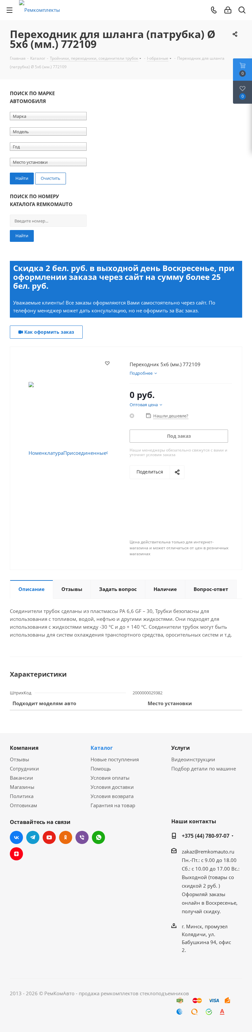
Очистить (50, 178)
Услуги (180, 747)
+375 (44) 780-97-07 (205, 835)
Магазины (22, 787)
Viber (82, 837)
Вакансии (21, 777)
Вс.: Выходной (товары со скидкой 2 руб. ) (211, 877)
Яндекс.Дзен (16, 853)
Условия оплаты (110, 777)
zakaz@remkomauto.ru (208, 851)
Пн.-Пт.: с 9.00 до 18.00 (209, 860)
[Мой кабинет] (227, 10)
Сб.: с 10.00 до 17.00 (206, 868)
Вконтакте (16, 837)
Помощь (101, 768)
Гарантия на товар (113, 805)
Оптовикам (23, 805)
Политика (21, 796)
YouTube (49, 837)
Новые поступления (115, 759)
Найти (21, 236)
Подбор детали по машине (203, 768)
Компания (24, 747)
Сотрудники (24, 768)
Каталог (102, 747)
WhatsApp (98, 837)
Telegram (32, 837)
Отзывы (19, 759)
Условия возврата (112, 796)
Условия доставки (112, 787)
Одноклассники (65, 837)
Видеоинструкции (193, 759)
